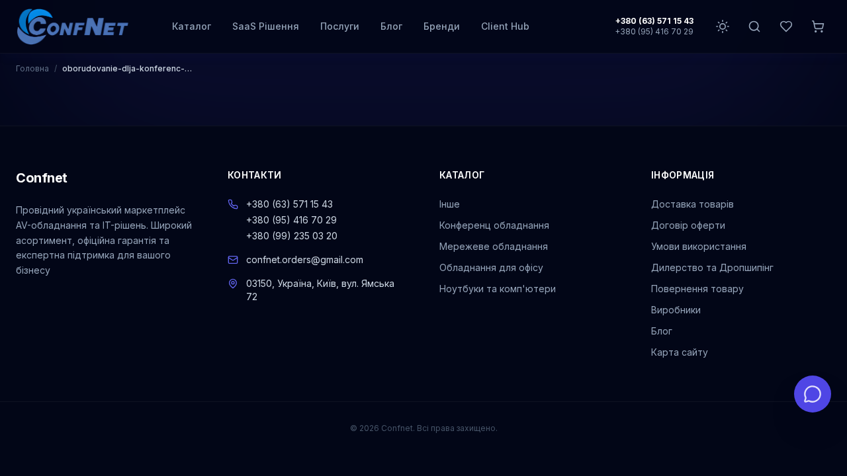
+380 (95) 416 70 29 (654, 31)
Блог (391, 26)
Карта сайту (679, 352)
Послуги (339, 26)
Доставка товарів (692, 204)
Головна (32, 68)
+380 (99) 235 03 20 (291, 235)
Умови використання (698, 246)
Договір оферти (688, 225)
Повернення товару (697, 288)
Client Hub (505, 26)
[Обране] (786, 26)
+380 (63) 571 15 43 (654, 21)
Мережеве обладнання (493, 246)
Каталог (191, 26)
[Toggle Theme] (722, 26)
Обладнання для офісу (491, 267)
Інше (449, 204)
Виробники (676, 309)
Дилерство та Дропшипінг (712, 267)
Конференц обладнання (494, 225)
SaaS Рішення (265, 26)
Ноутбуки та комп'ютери (497, 288)
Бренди (442, 26)
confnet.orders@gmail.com (304, 259)
